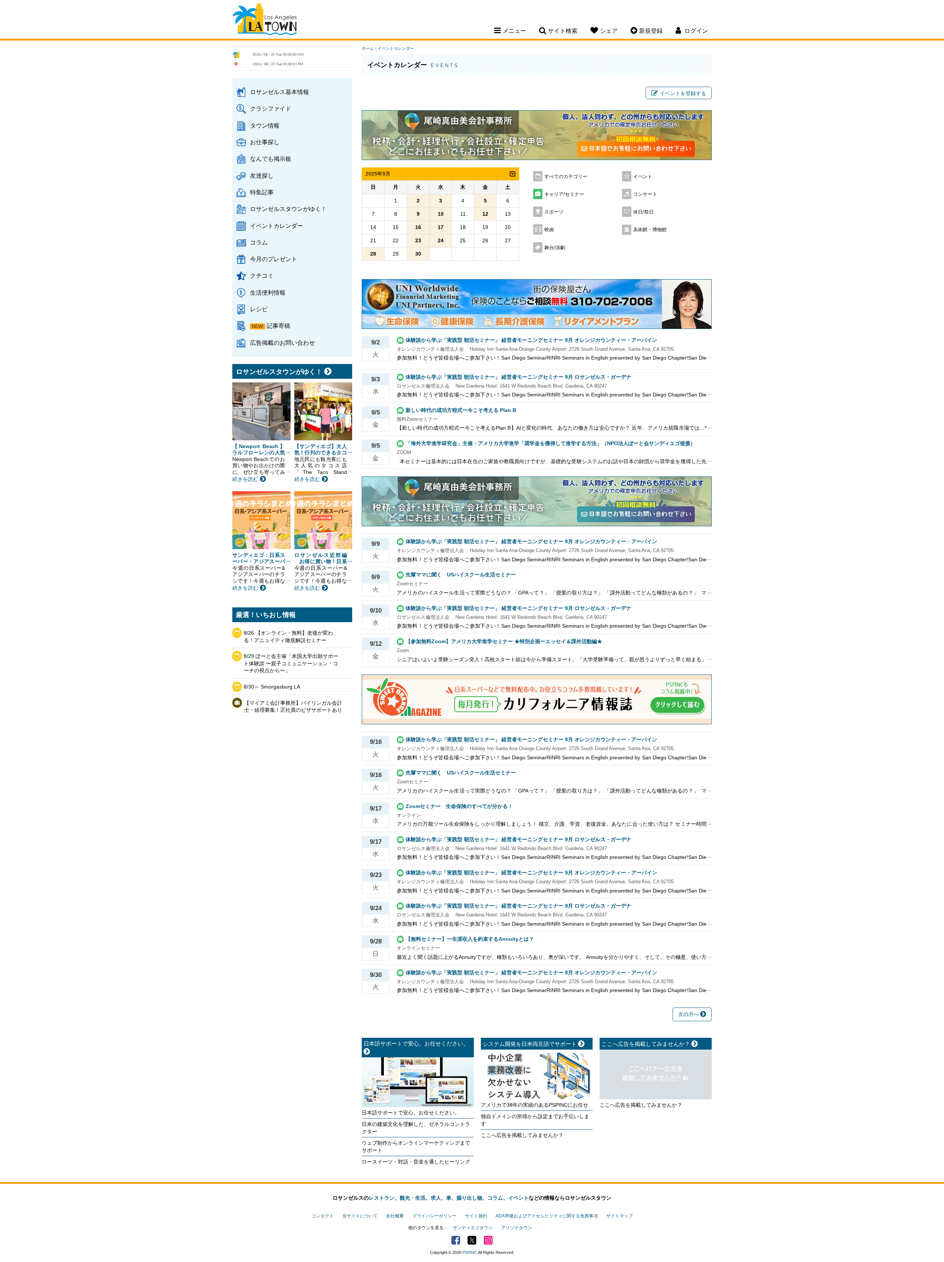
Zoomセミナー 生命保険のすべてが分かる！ (459, 806)
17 (441, 227)
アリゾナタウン (516, 1227)
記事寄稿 (278, 325)
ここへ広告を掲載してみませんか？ (522, 1135)
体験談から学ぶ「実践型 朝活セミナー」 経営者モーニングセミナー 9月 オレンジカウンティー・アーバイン (531, 340)
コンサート (645, 194)
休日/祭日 (643, 212)
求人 (436, 1198)
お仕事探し (265, 142)
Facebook (455, 1240)
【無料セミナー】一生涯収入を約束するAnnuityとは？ (470, 939)
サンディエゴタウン (473, 1227)
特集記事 (262, 192)
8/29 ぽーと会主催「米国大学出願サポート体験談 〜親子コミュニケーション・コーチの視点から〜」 (291, 663)
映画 (549, 229)
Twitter (472, 1240)
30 (418, 254)
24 (441, 240)
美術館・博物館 (650, 229)
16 (418, 227)
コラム (259, 242)
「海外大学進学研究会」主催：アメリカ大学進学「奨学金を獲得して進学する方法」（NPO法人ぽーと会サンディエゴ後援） (550, 443)
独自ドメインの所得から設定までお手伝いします (535, 1120)
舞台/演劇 (554, 247)
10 (441, 214)
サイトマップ (619, 1215)
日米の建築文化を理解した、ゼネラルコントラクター (416, 1127)
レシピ (259, 309)
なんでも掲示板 (270, 158)
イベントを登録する (683, 93)
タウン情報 (265, 125)
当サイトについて (360, 1215)
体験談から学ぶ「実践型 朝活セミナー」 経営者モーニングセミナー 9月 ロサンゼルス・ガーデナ (518, 377)
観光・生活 (413, 1198)
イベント (642, 176)
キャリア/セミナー (564, 194)
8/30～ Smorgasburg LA (272, 687)
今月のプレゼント (273, 259)
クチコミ (262, 275)
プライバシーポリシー (434, 1215)
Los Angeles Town (264, 20)
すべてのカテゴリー (565, 176)
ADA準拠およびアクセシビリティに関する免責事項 (547, 1215)
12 (485, 214)
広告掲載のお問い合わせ (282, 342)
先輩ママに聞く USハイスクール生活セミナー (461, 575)
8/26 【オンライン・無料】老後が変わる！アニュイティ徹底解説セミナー (288, 636)
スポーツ (553, 212)
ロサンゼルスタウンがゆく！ (288, 208)
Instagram (488, 1240)
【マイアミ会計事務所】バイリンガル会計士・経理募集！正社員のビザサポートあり (293, 706)
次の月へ (689, 1014)
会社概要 (395, 1215)
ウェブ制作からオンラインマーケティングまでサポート (416, 1146)
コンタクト (323, 1215)
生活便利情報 (267, 292)
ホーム (368, 48)
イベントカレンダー (276, 225)
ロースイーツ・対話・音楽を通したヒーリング (416, 1162)
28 (373, 254)
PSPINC (469, 1252)
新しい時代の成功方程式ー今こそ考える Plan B (461, 410)
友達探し (262, 175)
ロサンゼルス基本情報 (279, 92)
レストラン (382, 1198)
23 (418, 240)
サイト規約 (476, 1215)
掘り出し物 (469, 1198)
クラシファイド (270, 108)
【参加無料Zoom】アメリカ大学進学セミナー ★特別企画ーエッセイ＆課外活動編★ (504, 641)
